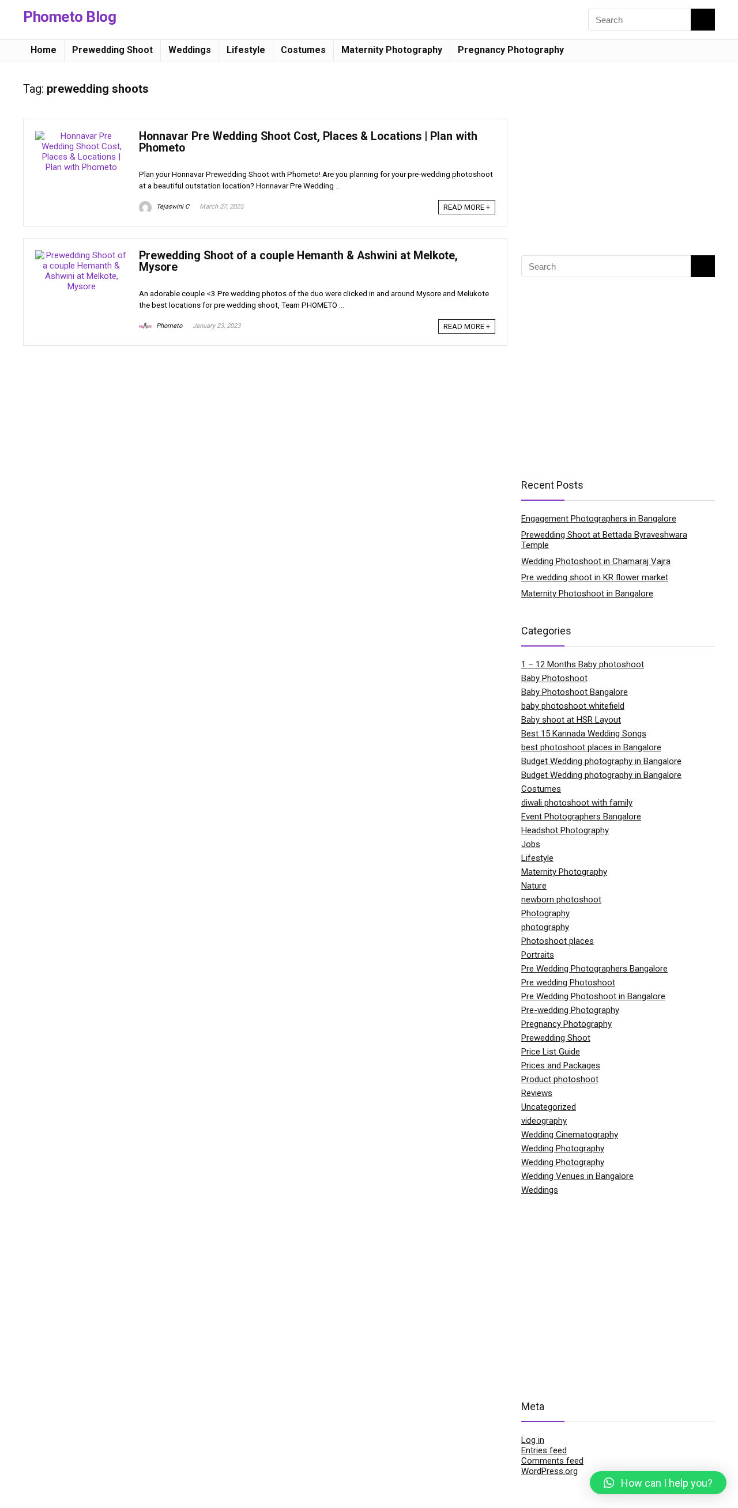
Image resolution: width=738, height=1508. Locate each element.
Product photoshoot (559, 1079)
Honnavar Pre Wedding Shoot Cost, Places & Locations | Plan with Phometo (308, 142)
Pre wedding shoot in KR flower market (594, 577)
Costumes (303, 49)
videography (544, 1121)
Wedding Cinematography (569, 1134)
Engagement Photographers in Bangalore (598, 518)
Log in (532, 1440)
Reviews (536, 1093)
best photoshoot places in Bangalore (591, 747)
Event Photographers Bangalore (581, 816)
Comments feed (552, 1461)
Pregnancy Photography (511, 49)
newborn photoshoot (561, 899)
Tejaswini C (172, 206)
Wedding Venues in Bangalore (577, 1176)
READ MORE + (466, 207)
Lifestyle (246, 49)
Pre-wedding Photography (570, 1010)
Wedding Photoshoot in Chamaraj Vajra (596, 561)
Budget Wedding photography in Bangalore (601, 761)
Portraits (537, 955)
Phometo (168, 326)
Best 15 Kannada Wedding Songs (583, 733)
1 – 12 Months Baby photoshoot (582, 664)
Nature (534, 885)
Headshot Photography (565, 830)
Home (44, 49)
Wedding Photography (562, 1148)
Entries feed (544, 1450)
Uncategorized (548, 1107)
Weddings (189, 49)
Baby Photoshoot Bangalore (574, 692)
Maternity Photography (391, 49)
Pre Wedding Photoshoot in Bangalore (593, 996)
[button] (658, 1482)
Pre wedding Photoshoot (568, 982)
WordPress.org (549, 1471)
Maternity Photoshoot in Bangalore (587, 593)
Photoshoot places (557, 941)
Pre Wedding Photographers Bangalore (594, 968)
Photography (545, 913)
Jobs (530, 844)
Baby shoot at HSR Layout (571, 720)
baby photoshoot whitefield (572, 706)
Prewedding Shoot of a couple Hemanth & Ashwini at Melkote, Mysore (298, 261)
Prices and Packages (560, 1065)
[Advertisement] (618, 154)
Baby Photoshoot (554, 678)
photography (545, 927)
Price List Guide (550, 1051)
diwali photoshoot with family (576, 803)
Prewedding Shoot (112, 49)
